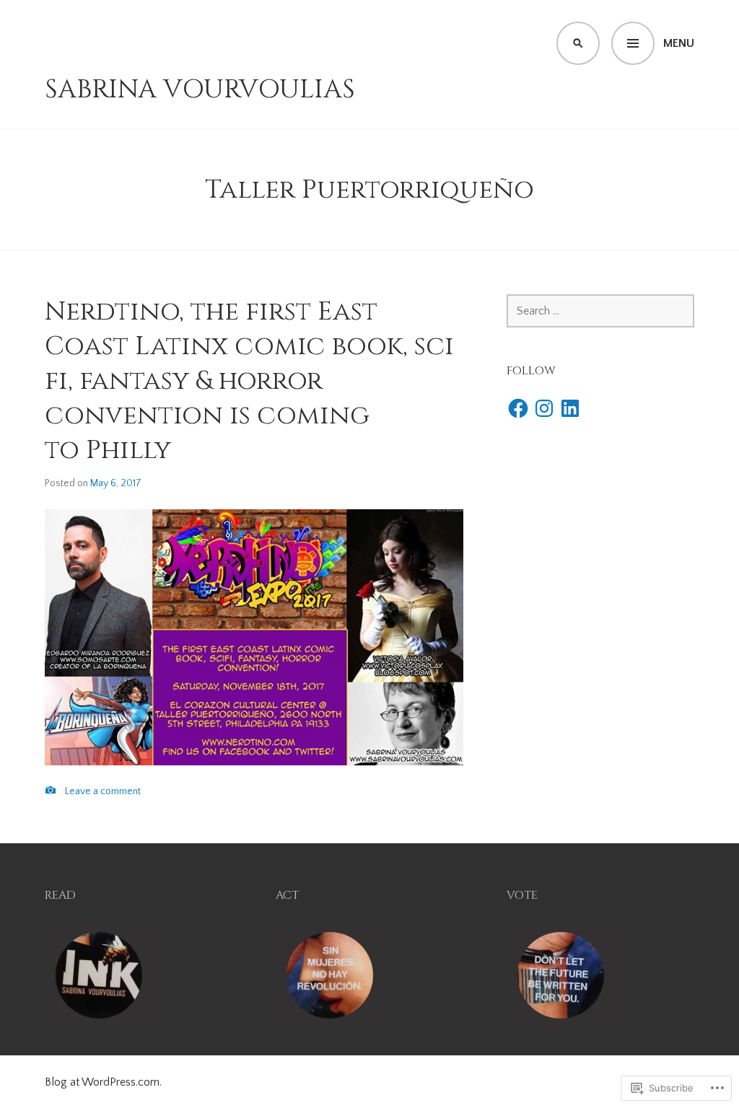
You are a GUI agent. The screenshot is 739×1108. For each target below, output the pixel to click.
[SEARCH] (578, 43)
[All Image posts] (50, 790)
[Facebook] (518, 408)
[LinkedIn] (570, 408)
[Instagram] (544, 408)
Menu (678, 43)
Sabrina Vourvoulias (200, 89)
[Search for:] (600, 310)
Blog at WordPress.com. (103, 1082)
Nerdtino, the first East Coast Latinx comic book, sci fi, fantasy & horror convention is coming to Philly (249, 380)
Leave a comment (103, 791)
